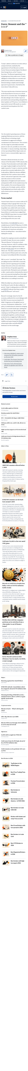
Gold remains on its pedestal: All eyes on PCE (13, 749)
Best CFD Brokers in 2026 (17, 844)
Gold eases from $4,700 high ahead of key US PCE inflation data (13, 742)
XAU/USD (16, 1)
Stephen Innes (8, 50)
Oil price (9, 1)
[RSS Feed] (11, 375)
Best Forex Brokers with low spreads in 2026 (18, 826)
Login (24, 7)
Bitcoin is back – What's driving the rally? (12, 709)
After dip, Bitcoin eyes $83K (9, 716)
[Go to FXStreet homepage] (4, 7)
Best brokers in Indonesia (15, 791)
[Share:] (25, 51)
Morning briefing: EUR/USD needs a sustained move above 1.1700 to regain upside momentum (13, 696)
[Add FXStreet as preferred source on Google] (14, 55)
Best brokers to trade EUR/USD (17, 809)
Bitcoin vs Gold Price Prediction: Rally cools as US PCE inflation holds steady (13, 586)
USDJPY (6, 289)
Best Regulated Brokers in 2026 (18, 853)
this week (11, 248)
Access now (14, 396)
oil (23, 315)
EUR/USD (22, 1)
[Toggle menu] (1, 7)
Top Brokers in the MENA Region (16, 764)
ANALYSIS (4, 20)
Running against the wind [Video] (10, 413)
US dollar (21, 321)
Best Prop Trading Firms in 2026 (18, 773)
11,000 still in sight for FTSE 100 (9, 408)
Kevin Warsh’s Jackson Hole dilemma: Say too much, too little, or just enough (14, 659)
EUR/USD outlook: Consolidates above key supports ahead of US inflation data (13, 687)
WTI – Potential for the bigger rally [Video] (12, 418)
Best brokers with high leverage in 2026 (17, 862)
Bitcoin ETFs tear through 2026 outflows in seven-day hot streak (13, 723)
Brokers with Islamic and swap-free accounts (18, 817)
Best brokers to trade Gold (17, 835)
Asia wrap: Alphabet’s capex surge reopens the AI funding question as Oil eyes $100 (14, 355)
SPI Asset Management (10, 51)
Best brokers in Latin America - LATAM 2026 (18, 800)
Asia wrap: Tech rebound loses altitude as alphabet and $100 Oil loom (13, 365)
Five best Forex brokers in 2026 (18, 782)
